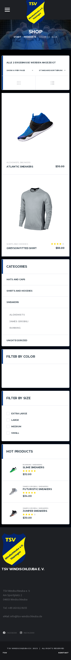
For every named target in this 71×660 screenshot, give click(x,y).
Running (14, 327)
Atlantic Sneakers (20, 166)
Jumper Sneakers (35, 510)
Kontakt (63, 653)
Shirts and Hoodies (17, 244)
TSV (5, 653)
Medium (16, 426)
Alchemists (13, 162)
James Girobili (18, 321)
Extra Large (19, 413)
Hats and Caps (16, 279)
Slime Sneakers (33, 467)
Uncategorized (17, 340)
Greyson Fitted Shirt (22, 248)
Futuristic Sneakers (37, 489)
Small (15, 433)
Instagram (28, 633)
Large (15, 420)
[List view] (52, 83)
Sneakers (25, 162)
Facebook (11, 633)
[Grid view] (19, 83)
